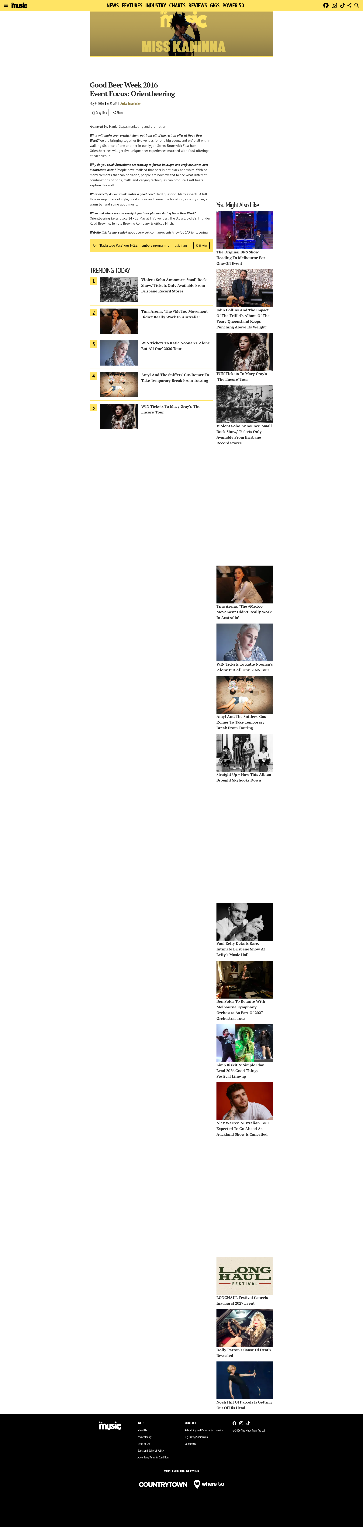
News (113, 5)
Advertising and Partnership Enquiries (204, 1430)
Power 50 (233, 5)
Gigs (215, 5)
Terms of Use (143, 1443)
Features (132, 5)
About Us (142, 1430)
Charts (177, 5)
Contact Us (190, 1443)
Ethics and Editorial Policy (150, 1450)
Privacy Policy (144, 1436)
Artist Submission (130, 103)
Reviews (197, 5)
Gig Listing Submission (196, 1436)
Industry (155, 5)
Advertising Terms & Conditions (153, 1457)
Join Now (201, 245)
